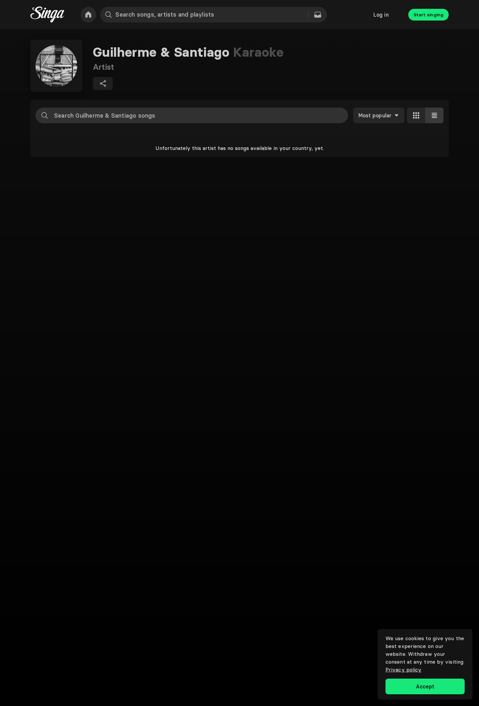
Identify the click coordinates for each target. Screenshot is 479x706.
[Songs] (317, 15)
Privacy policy (403, 669)
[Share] (103, 83)
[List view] (434, 115)
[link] (88, 14)
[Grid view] (416, 115)
